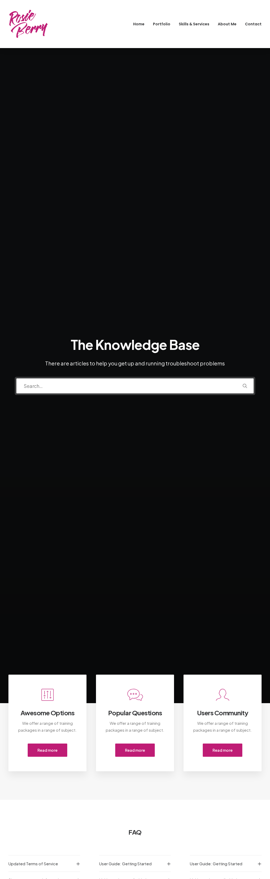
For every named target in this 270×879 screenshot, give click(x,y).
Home (138, 24)
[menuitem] (140, 24)
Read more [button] (47, 750)
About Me (227, 24)
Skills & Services (194, 24)
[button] (245, 386)
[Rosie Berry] (28, 24)
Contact (253, 24)
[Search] (135, 385)
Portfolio (161, 24)
